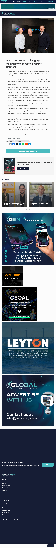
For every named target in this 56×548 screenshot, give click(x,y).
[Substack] (17, 520)
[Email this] (10, 144)
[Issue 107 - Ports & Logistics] (9, 166)
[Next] (53, 194)
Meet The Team (6, 485)
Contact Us (4, 517)
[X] (14, 520)
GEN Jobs (4, 497)
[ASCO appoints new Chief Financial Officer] (14, 194)
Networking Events (6, 514)
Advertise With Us (6, 510)
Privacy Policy (5, 487)
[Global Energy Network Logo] (8, 14)
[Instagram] (12, 520)
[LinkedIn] (6, 520)
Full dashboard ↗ (51, 1)
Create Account (5, 500)
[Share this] (13, 144)
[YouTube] (9, 520)
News (3, 507)
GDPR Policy (5, 490)
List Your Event (5, 512)
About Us (4, 483)
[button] (54, 14)
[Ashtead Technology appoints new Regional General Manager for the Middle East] (41, 194)
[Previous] (2, 194)
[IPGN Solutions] (28, 8)
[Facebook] (3, 520)
